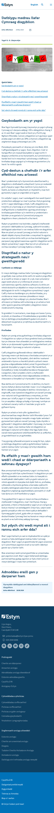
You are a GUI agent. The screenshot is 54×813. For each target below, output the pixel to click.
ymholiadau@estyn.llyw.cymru (19, 636)
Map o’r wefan (8, 798)
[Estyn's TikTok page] (27, 646)
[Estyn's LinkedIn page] (15, 646)
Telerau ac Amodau (10, 793)
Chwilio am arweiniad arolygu (15, 741)
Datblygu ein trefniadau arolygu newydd (19, 759)
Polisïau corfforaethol (11, 707)
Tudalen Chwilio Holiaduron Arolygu (18, 750)
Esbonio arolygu (9, 736)
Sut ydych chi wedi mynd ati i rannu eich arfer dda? (24, 110)
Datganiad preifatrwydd (12, 784)
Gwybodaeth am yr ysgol (13, 85)
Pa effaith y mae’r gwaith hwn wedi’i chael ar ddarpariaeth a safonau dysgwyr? (21, 103)
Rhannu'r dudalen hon (30, 30)
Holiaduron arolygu (10, 755)
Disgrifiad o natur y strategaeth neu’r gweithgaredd (25, 96)
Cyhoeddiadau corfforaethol (14, 702)
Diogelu (5, 746)
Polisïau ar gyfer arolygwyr (13, 711)
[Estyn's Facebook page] (4, 646)
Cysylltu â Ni (7, 681)
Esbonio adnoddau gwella (13, 677)
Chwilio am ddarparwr (11, 663)
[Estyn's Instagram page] (21, 646)
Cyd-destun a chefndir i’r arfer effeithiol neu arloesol (25, 91)
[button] (45, 4)
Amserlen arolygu (9, 668)
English (34, 4)
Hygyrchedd (7, 789)
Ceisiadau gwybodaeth (12, 716)
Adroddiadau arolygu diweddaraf (16, 672)
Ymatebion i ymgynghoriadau (15, 720)
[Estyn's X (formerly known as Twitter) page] (10, 646)
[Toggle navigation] (51, 4)
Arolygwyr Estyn (9, 686)
